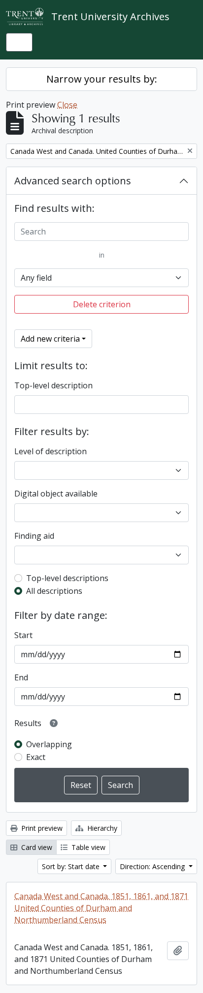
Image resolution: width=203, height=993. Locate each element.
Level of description (50, 451)
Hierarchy (101, 828)
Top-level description (53, 385)
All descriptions (54, 590)
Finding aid (34, 535)
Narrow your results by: (101, 79)
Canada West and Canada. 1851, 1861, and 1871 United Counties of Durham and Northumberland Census (101, 908)
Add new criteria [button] (50, 338)
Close (67, 104)
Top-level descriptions (67, 578)
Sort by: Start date (72, 866)
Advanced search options (72, 180)
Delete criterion (102, 304)
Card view (35, 847)
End (21, 677)
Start (23, 635)
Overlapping (49, 744)
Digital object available (56, 493)
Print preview (41, 828)
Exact (35, 757)
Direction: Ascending (153, 866)
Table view (87, 847)
